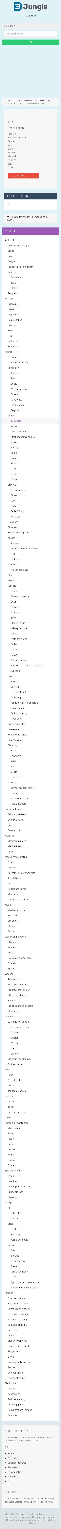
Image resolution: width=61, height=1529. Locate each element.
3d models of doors (18, 1303)
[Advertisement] (30, 72)
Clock (13, 474)
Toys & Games (15, 878)
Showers (15, 793)
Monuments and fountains (20, 266)
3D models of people (18, 1021)
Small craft (16, 1229)
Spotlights (16, 686)
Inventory (12, 1181)
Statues (14, 288)
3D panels (16, 421)
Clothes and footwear (16, 936)
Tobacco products (17, 1091)
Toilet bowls (17, 777)
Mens (10, 952)
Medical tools (14, 846)
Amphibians (13, 314)
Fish (10, 336)
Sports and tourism (14, 1170)
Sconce (14, 681)
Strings (11, 926)
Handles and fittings (17, 734)
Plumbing (12, 745)
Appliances (13, 367)
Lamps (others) (18, 692)
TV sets (14, 394)
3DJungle (22, 1514)
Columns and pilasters (19, 1362)
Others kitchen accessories (24, 548)
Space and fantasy (14, 809)
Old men (15, 1053)
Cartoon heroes (15, 1064)
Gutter (11, 1335)
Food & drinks (15, 1080)
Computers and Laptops (20, 1410)
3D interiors (13, 357)
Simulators (13, 1197)
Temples (12, 293)
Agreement (13, 1476)
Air (9, 1208)
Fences (11, 1367)
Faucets (15, 564)
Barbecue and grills (17, 1325)
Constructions (15, 830)
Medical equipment (17, 841)
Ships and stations (17, 814)
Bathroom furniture (20, 798)
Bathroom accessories (22, 787)
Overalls (12, 963)
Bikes (13, 1277)
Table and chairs (19, 639)
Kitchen (11, 538)
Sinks (13, 766)
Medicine (9, 835)
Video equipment (16, 1404)
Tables (14, 644)
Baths (13, 750)
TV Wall (14, 655)
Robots (11, 825)
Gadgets (12, 867)
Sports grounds (15, 1192)
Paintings (15, 447)
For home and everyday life (21, 873)
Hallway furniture (19, 628)
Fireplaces (13, 522)
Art (9, 883)
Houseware (13, 729)
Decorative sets (18, 431)
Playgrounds (14, 1351)
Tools (10, 1107)
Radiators (15, 761)
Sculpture (12, 272)
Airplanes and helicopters (20, 1005)
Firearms (12, 1000)
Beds (13, 506)
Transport (9, 1202)
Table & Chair (17, 511)
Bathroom (13, 782)
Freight (14, 1266)
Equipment (13, 920)
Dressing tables (18, 660)
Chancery (12, 527)
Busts (13, 282)
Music (8, 904)
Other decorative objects (23, 437)
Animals (9, 298)
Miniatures (13, 894)
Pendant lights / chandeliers (24, 702)
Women (12, 947)
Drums (11, 931)
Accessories (14, 1394)
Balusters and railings (18, 1319)
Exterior (9, 1293)
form (50, 1502)
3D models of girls (20, 1027)
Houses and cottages (18, 245)
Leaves (11, 1149)
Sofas (14, 591)
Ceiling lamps (17, 708)
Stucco (14, 463)
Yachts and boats (19, 1239)
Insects (11, 325)
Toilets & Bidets (18, 803)
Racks (14, 633)
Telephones (16, 399)
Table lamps (17, 697)
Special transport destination (25, 1287)
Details (11, 1101)
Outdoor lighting (15, 1372)
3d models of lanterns (19, 1314)
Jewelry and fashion (18, 899)
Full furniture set (18, 490)
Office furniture (18, 623)
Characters (10, 1016)
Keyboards (13, 915)
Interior (8, 351)
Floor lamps (17, 718)
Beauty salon (14, 740)
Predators (13, 346)
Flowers (12, 1165)
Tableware (16, 559)
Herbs (11, 1154)
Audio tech (16, 373)
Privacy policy (14, 1472)
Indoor (11, 1138)
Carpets (14, 458)
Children (12, 942)
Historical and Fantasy (19, 990)
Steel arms (13, 1011)
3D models (12, 1458)
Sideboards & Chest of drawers (26, 665)
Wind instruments (16, 910)
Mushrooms (14, 1128)
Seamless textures (16, 1462)
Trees (10, 1133)
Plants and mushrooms (16, 1122)
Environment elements (19, 1346)
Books (14, 453)
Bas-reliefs (16, 277)
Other (13, 601)
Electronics (10, 1383)
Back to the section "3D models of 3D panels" (27, 218)
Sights (11, 250)
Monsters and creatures (19, 1059)
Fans (13, 378)
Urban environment (17, 1340)
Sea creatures (15, 320)
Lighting (11, 676)
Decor (11, 415)
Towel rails (16, 756)
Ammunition (14, 979)
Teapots (15, 410)
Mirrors (14, 442)
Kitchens (15, 543)
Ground (11, 1245)
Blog (9, 1481)
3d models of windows (19, 1309)
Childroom (13, 484)
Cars (13, 1250)
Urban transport (18, 1261)
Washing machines (20, 389)
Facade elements (16, 1378)
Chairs (14, 649)
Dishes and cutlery (17, 724)
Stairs (10, 575)
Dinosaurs (13, 304)
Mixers (14, 772)
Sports (11, 968)
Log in (32, 15)
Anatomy (15, 1032)
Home (11, 309)
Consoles (15, 607)
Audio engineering (16, 1399)
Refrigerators (17, 405)
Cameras (12, 1415)
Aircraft (14, 1218)
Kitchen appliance (19, 569)
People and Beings (17, 889)
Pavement (13, 1330)
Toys (13, 500)
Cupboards (16, 671)
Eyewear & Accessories (19, 958)
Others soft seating (20, 596)
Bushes (11, 1144)
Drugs (10, 851)
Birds (10, 330)
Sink (13, 554)
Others (14, 383)
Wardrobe (16, 516)
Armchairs (16, 612)
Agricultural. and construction (25, 1282)
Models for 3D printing (16, 857)
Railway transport (19, 1271)
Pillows (14, 468)
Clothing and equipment (19, 1186)
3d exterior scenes (17, 1298)
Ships (10, 1223)
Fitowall (11, 1160)
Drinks (11, 1085)
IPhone (11, 1388)
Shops (11, 580)
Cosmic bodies (15, 819)
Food (7, 1069)
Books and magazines (19, 532)
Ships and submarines (19, 995)
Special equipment (17, 1112)
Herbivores (13, 341)
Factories (12, 1467)
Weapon (9, 974)
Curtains (15, 479)
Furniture (12, 585)
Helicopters (16, 1213)
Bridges (11, 261)
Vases (14, 426)
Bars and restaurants (18, 362)
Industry (9, 1096)
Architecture (11, 240)
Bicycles (15, 1255)
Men (13, 1048)
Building (11, 256)
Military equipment (17, 984)
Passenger (16, 1234)
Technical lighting (19, 713)
